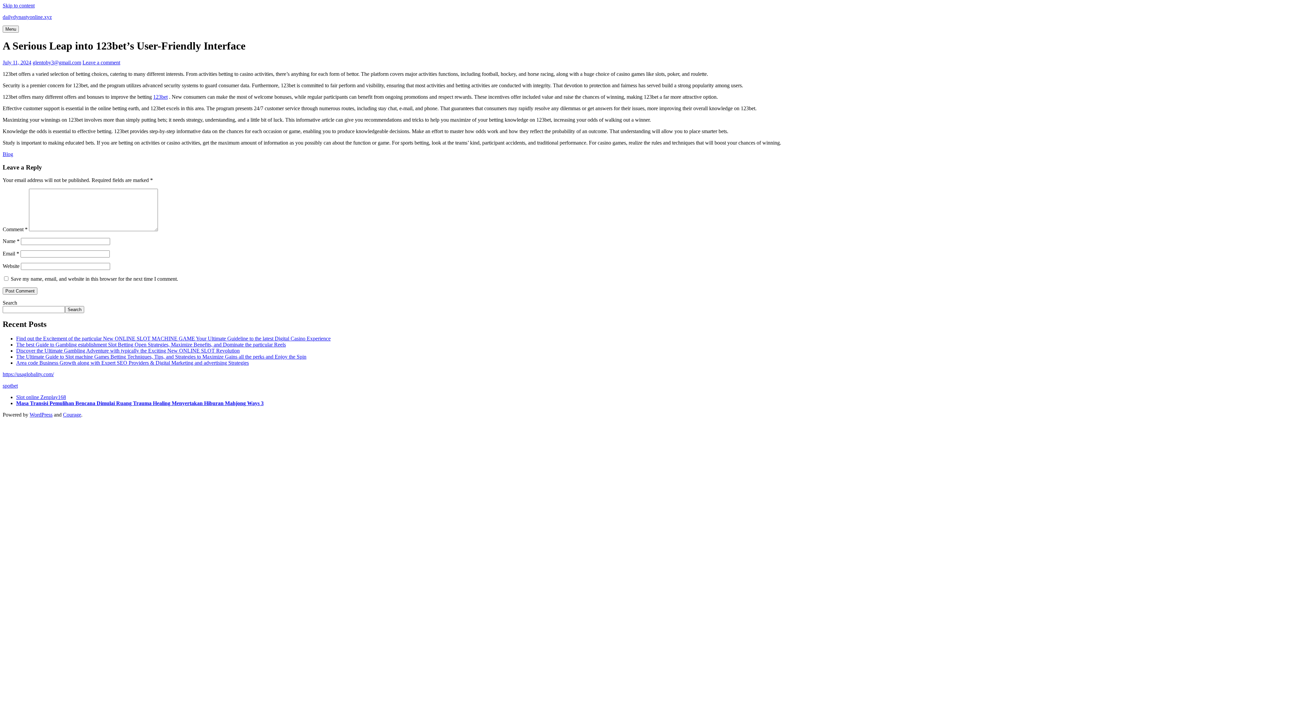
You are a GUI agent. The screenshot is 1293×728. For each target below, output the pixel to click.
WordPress (41, 415)
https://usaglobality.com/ (28, 374)
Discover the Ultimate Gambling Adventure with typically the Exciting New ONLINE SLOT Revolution (128, 351)
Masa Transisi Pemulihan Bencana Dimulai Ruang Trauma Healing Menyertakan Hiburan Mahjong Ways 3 (140, 403)
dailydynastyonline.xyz (27, 17)
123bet (160, 97)
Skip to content (19, 5)
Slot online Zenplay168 (41, 397)
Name (11, 241)
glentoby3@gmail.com (57, 62)
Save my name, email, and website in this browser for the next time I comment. (94, 279)
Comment (15, 229)
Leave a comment (101, 62)
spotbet (10, 386)
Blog (8, 154)
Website (11, 266)
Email (11, 253)
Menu (10, 29)
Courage (72, 415)
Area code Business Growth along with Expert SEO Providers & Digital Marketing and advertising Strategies (132, 363)
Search (10, 303)
